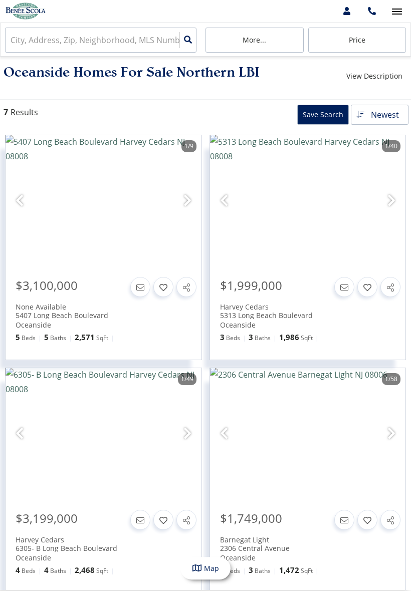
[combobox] (12, 40)
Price (357, 40)
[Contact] (140, 287)
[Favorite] (163, 287)
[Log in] (346, 11)
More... (254, 40)
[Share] (186, 287)
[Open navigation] (396, 12)
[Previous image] (20, 200)
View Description (374, 76)
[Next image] (187, 200)
